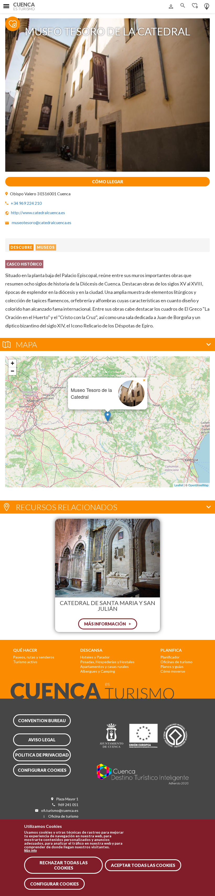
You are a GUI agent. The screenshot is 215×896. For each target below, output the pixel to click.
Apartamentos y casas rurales (104, 666)
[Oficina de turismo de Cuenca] (206, 5)
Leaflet (178, 485)
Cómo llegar (107, 181)
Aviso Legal (42, 739)
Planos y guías (172, 666)
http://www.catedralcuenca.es (38, 212)
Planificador (170, 657)
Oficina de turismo (63, 816)
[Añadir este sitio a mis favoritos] (15, 23)
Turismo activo (25, 662)
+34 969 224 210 (26, 203)
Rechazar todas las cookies (64, 865)
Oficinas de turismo (176, 662)
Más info (30, 850)
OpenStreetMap (198, 485)
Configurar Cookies (54, 883)
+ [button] (12, 363)
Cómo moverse (172, 671)
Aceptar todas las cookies (143, 865)
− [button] (12, 371)
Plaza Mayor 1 (67, 799)
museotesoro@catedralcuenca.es (41, 222)
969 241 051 (68, 804)
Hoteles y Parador (95, 657)
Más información (105, 623)
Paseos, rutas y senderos (33, 657)
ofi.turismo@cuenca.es (59, 810)
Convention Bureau (42, 720)
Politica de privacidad (42, 754)
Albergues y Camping (97, 671)
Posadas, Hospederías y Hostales (107, 662)
